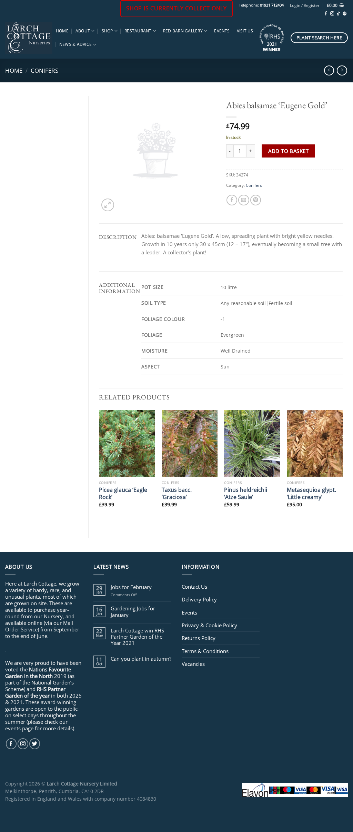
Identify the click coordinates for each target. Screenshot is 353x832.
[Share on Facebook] (231, 200)
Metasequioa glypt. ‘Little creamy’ (311, 493)
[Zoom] (107, 205)
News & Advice (75, 44)
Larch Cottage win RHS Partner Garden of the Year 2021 (137, 636)
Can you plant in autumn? (141, 659)
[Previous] (99, 468)
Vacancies (193, 663)
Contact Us (194, 586)
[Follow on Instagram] (332, 14)
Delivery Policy (199, 599)
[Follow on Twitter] (34, 743)
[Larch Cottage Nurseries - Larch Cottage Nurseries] (28, 37)
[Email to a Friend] (243, 200)
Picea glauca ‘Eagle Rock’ (123, 493)
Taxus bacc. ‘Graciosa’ (177, 493)
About (82, 31)
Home (62, 31)
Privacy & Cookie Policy (209, 625)
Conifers (44, 70)
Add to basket (288, 151)
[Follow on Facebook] (326, 14)
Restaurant (137, 31)
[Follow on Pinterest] (344, 14)
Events (222, 31)
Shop (107, 31)
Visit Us (245, 31)
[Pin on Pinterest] (255, 200)
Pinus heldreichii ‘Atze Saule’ (245, 493)
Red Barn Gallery (183, 31)
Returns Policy (198, 638)
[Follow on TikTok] (338, 14)
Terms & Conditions (205, 651)
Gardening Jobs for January (133, 611)
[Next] (342, 468)
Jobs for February (131, 587)
